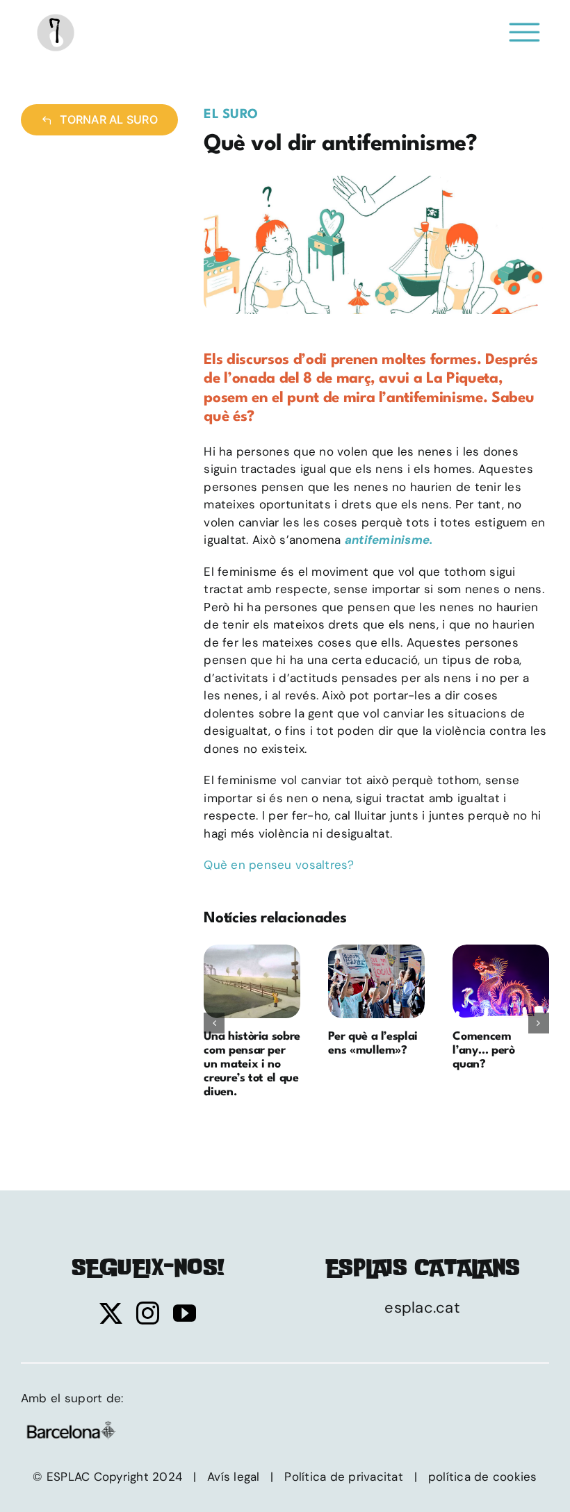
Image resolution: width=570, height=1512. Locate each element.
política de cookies (482, 1476)
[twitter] (110, 1313)
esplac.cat (422, 1307)
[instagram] (147, 1313)
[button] (214, 1023)
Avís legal (233, 1476)
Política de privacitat (343, 1476)
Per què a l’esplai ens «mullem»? (376, 981)
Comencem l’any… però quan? (501, 981)
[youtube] (184, 1313)
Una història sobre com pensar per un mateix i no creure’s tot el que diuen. (252, 981)
